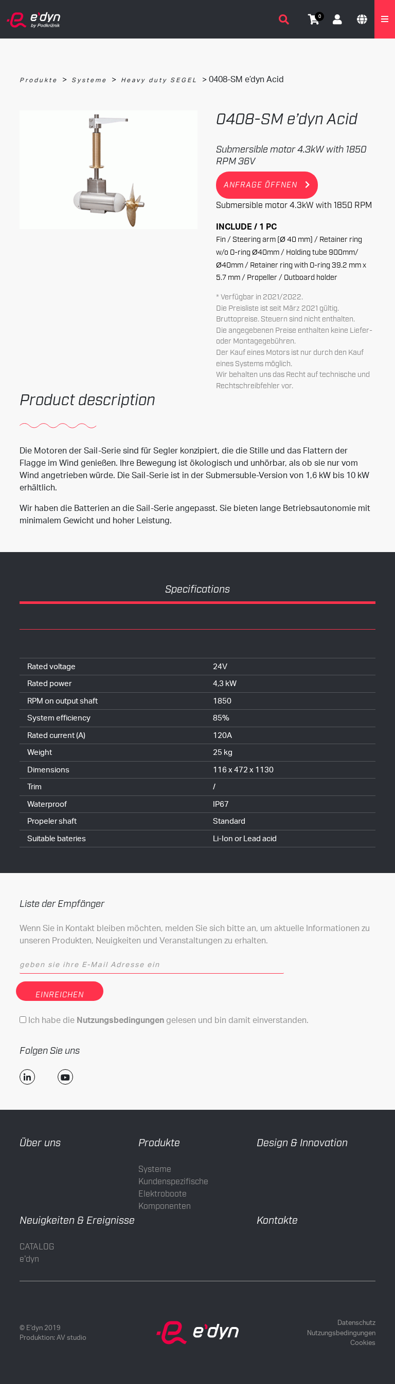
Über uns (40, 1143)
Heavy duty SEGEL (159, 80)
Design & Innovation (302, 1143)
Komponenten (164, 1206)
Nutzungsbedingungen (341, 1333)
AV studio (71, 1337)
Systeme (89, 80)
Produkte (39, 80)
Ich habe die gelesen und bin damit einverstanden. (167, 1020)
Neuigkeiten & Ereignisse (77, 1220)
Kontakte (277, 1220)
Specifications (197, 589)
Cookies (362, 1342)
